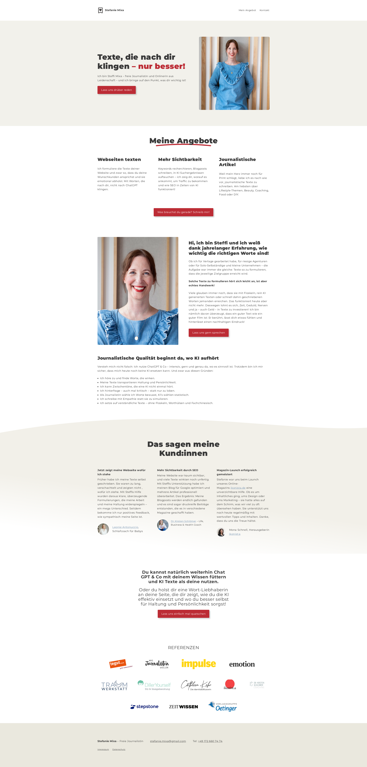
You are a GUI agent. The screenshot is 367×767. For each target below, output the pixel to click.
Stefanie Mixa (114, 10)
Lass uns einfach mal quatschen (183, 613)
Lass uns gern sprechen (208, 332)
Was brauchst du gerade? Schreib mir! (183, 212)
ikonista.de (238, 487)
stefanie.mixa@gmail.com (168, 741)
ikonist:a (235, 534)
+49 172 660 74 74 (210, 741)
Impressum (103, 749)
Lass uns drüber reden (116, 90)
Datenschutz (118, 749)
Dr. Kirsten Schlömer (183, 521)
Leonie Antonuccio (125, 527)
